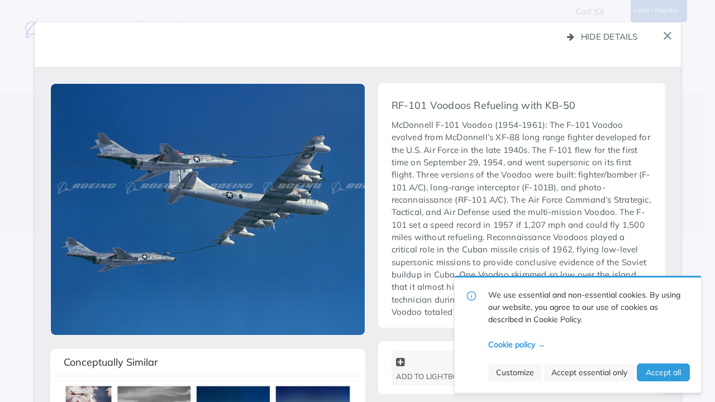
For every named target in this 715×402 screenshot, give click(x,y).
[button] (667, 35)
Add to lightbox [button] (430, 376)
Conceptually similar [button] (111, 362)
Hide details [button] (609, 36)
